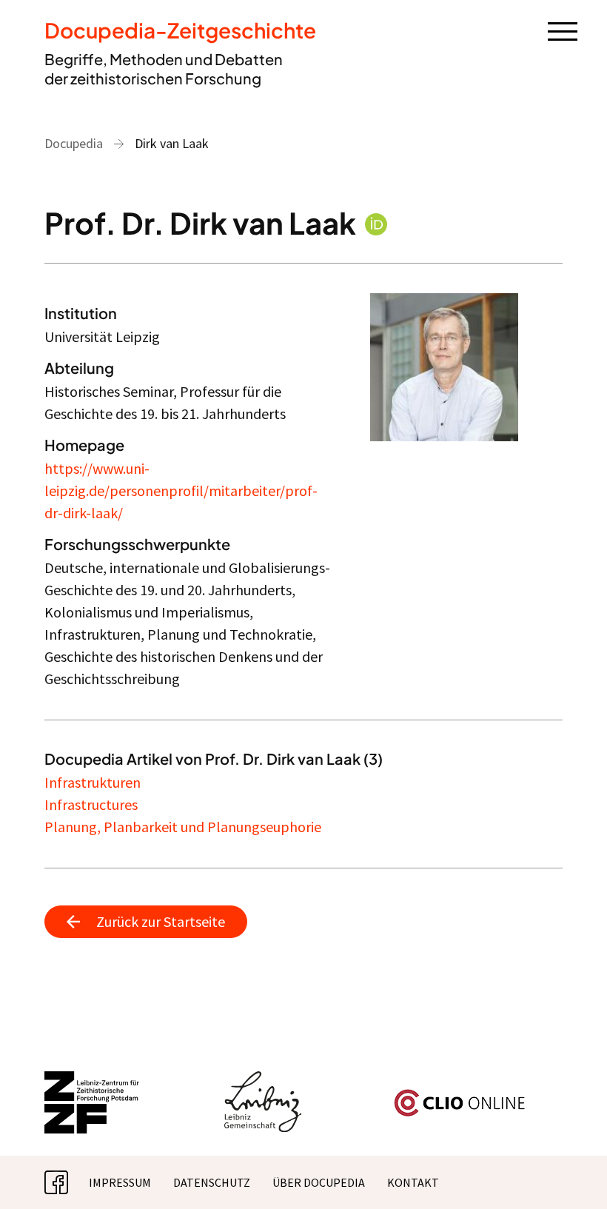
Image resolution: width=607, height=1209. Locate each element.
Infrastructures (91, 804)
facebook (68, 1182)
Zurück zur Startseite (160, 921)
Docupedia (73, 143)
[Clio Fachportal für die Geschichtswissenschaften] (460, 1095)
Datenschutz (211, 1182)
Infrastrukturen (92, 782)
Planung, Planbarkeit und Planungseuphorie (182, 826)
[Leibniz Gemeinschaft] (263, 1080)
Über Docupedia (318, 1182)
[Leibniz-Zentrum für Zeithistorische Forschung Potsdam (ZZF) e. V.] (92, 1080)
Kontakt (413, 1182)
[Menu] (562, 30)
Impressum (120, 1182)
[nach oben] (573, 1175)
